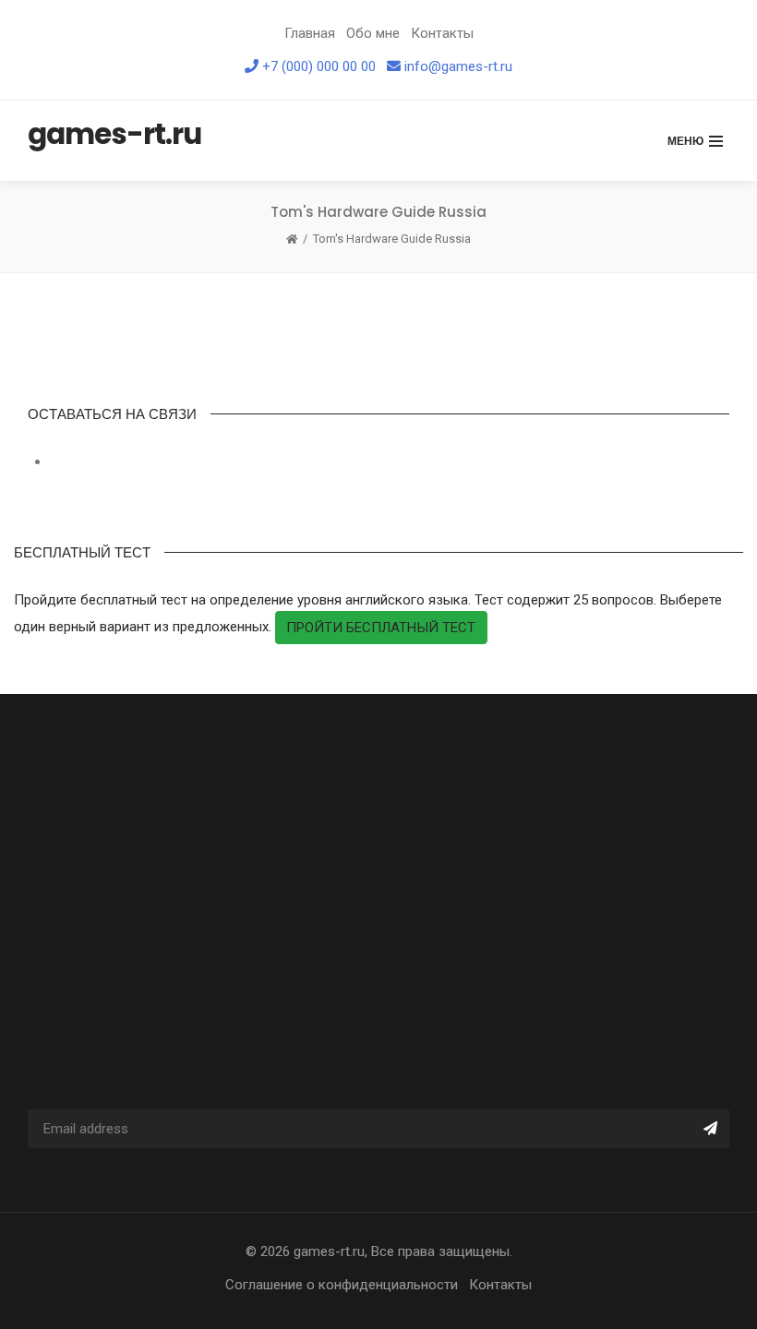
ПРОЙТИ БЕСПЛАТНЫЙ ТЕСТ (380, 627)
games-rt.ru (329, 1251)
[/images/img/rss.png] (52, 461)
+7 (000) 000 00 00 (319, 66)
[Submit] (710, 1128)
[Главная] (291, 239)
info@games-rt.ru (458, 66)
